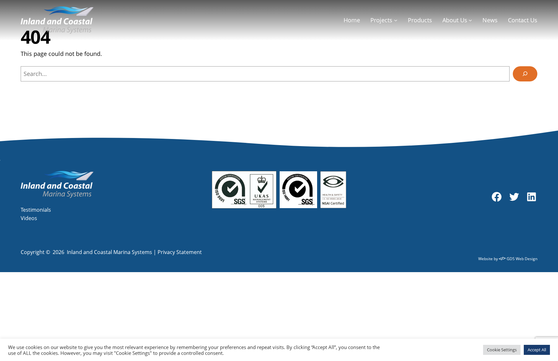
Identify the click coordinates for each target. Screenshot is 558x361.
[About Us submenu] (470, 20)
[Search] (525, 73)
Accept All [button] (537, 350)
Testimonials (36, 209)
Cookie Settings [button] (502, 350)
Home (352, 20)
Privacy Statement (180, 252)
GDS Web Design (521, 258)
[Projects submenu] (396, 20)
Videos (29, 218)
